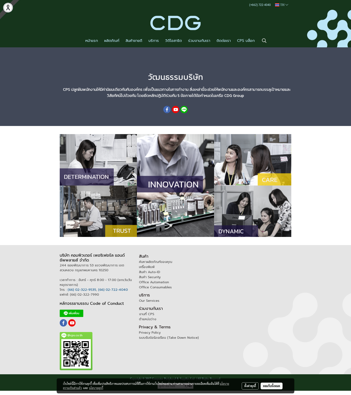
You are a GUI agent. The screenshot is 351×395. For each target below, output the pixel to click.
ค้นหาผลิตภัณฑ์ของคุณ (155, 261)
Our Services (149, 300)
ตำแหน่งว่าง (147, 319)
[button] (264, 40)
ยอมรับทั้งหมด (271, 386)
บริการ (153, 40)
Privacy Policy (150, 332)
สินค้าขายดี (134, 40)
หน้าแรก (91, 40)
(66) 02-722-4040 (113, 289)
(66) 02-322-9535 (82, 289)
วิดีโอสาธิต (173, 40)
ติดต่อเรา (224, 40)
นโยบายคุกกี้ (96, 388)
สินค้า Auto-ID (149, 272)
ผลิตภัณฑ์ (111, 40)
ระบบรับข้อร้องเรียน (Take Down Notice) (169, 337)
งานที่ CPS (146, 314)
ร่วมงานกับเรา (199, 40)
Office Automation (154, 282)
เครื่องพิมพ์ (147, 267)
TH (282, 5)
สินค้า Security (150, 277)
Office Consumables (155, 287)
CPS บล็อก (246, 40)
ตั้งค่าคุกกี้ (250, 386)
